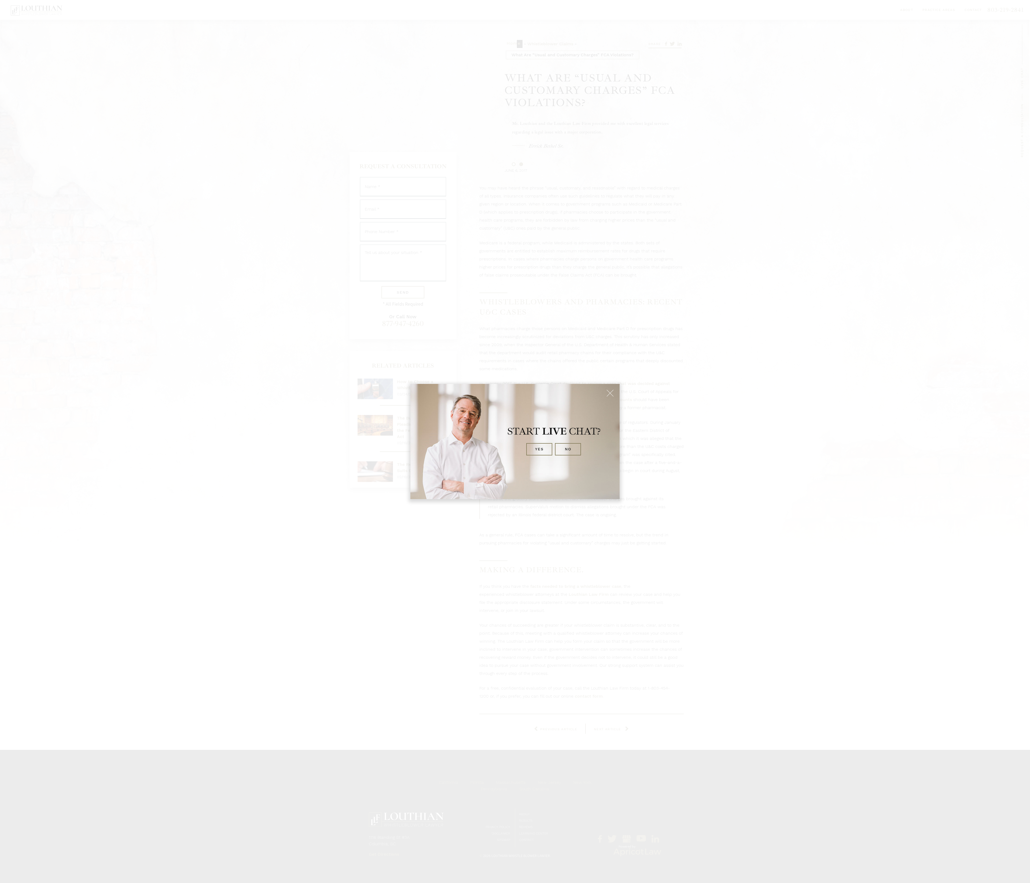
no (568, 449)
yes (539, 449)
